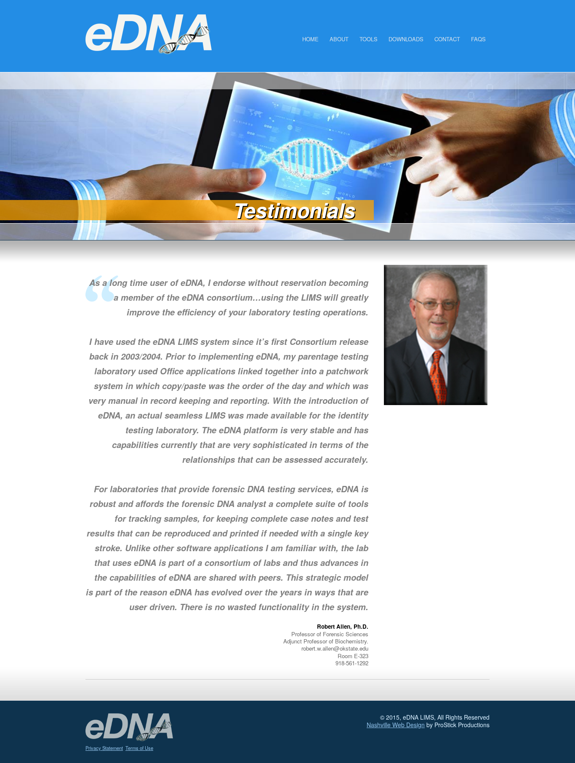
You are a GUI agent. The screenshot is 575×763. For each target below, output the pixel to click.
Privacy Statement (104, 747)
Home (310, 39)
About (339, 39)
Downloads (406, 39)
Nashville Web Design (396, 724)
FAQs (478, 39)
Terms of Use (139, 747)
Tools (368, 39)
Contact (447, 39)
